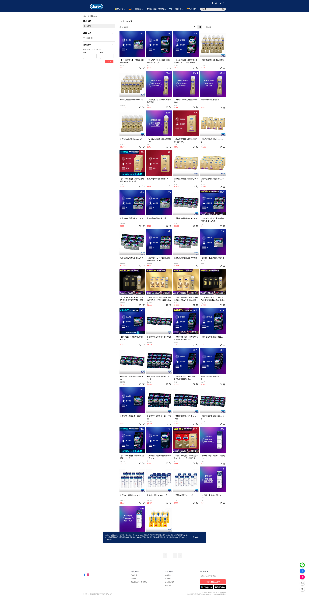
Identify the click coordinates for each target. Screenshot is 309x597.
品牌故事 (134, 575)
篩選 (109, 61)
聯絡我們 (168, 585)
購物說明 (168, 575)
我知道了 (196, 537)
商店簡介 (134, 579)
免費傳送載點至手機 (213, 582)
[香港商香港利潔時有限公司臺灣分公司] (96, 6)
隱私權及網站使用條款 (139, 582)
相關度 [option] (208, 27)
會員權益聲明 (170, 582)
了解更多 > (108, 539)
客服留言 (168, 579)
